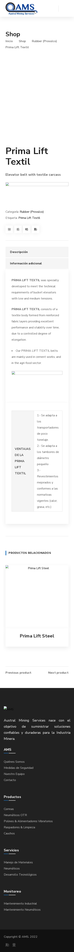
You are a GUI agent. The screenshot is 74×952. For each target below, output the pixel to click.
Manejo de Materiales (18, 862)
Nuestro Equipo (14, 774)
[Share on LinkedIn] (35, 229)
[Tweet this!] (18, 229)
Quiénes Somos (14, 762)
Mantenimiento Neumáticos (22, 910)
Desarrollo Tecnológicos (20, 875)
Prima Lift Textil (29, 218)
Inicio (9, 41)
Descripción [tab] (19, 252)
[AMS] (21, 8)
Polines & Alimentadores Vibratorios (28, 821)
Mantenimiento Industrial (20, 903)
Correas (9, 809)
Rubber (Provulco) (44, 41)
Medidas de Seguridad (18, 768)
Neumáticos (12, 868)
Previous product (18, 672)
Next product (58, 672)
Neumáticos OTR (15, 815)
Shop (22, 41)
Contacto (10, 780)
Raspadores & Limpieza (19, 827)
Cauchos (9, 833)
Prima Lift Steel (37, 636)
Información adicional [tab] (26, 263)
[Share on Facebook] (9, 229)
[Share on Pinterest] (27, 229)
